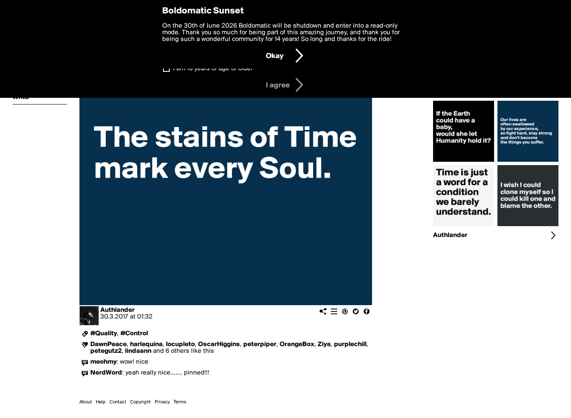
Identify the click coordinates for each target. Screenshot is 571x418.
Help (101, 402)
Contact (118, 402)
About (85, 402)
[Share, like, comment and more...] (463, 161)
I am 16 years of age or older (213, 68)
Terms (179, 402)
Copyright (140, 402)
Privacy (162, 402)
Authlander (117, 310)
